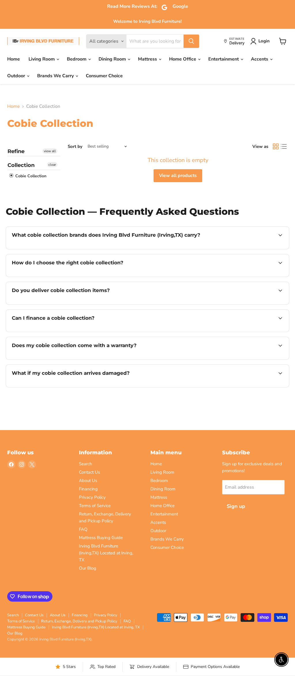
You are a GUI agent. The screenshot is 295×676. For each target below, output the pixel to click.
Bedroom (77, 59)
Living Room (42, 59)
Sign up (236, 506)
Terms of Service (95, 506)
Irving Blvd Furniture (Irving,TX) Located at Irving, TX (106, 553)
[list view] (284, 146)
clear (52, 164)
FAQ (83, 529)
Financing (88, 489)
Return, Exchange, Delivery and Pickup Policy (79, 621)
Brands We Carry (56, 76)
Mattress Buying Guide (101, 538)
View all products (178, 175)
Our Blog (87, 568)
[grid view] (276, 146)
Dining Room (113, 59)
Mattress (148, 59)
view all (50, 151)
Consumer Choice (104, 76)
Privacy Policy (92, 497)
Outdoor (16, 76)
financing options (58, 331)
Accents (260, 59)
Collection (21, 165)
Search (85, 464)
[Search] (191, 41)
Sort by (75, 146)
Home (13, 59)
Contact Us (89, 472)
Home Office (183, 59)
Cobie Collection (30, 176)
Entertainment (224, 59)
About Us (88, 480)
